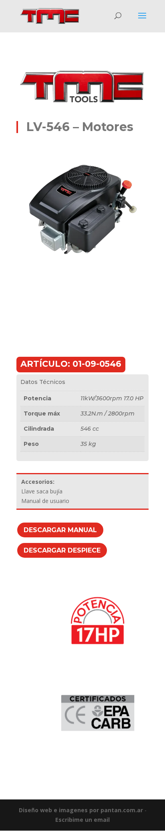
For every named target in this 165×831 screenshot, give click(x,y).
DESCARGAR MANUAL (60, 530)
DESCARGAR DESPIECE (62, 550)
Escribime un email (82, 819)
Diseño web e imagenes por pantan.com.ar (81, 810)
